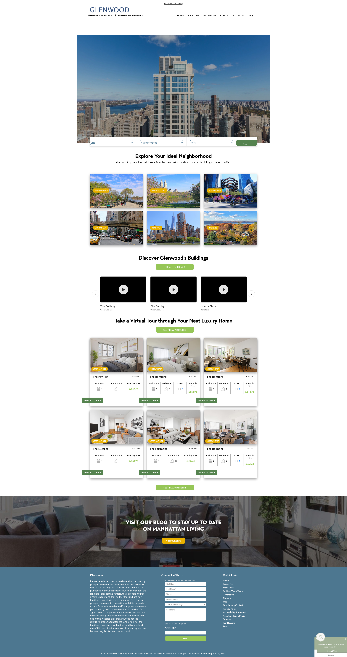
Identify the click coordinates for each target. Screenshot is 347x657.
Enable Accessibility (173, 3)
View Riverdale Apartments (230, 229)
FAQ (250, 16)
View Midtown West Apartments (230, 192)
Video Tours (228, 588)
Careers (227, 598)
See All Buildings (175, 267)
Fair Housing (229, 623)
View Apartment (92, 400)
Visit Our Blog (173, 540)
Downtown (129, 16)
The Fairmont (158, 449)
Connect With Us (172, 575)
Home (180, 16)
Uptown (101, 16)
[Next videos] (251, 293)
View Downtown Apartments (173, 229)
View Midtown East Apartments (117, 229)
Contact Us (227, 16)
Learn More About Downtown (173, 226)
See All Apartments (174, 329)
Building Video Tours (233, 591)
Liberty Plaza (208, 306)
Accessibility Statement (234, 612)
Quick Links (230, 575)
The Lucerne (100, 449)
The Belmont (215, 449)
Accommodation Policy (234, 616)
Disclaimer (96, 575)
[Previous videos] (95, 293)
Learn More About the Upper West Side (173, 189)
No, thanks (331, 655)
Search (246, 144)
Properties (209, 16)
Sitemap (227, 619)
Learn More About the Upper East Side (116, 189)
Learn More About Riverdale (230, 226)
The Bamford (158, 377)
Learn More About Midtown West (230, 189)
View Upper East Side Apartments (117, 192)
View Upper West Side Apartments (173, 192)
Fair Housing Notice (236, 653)
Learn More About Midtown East (116, 226)
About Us (193, 16)
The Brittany (107, 306)
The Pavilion (100, 377)
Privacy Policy (229, 609)
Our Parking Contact (233, 605)
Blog (241, 16)
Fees (225, 627)
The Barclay (157, 306)
